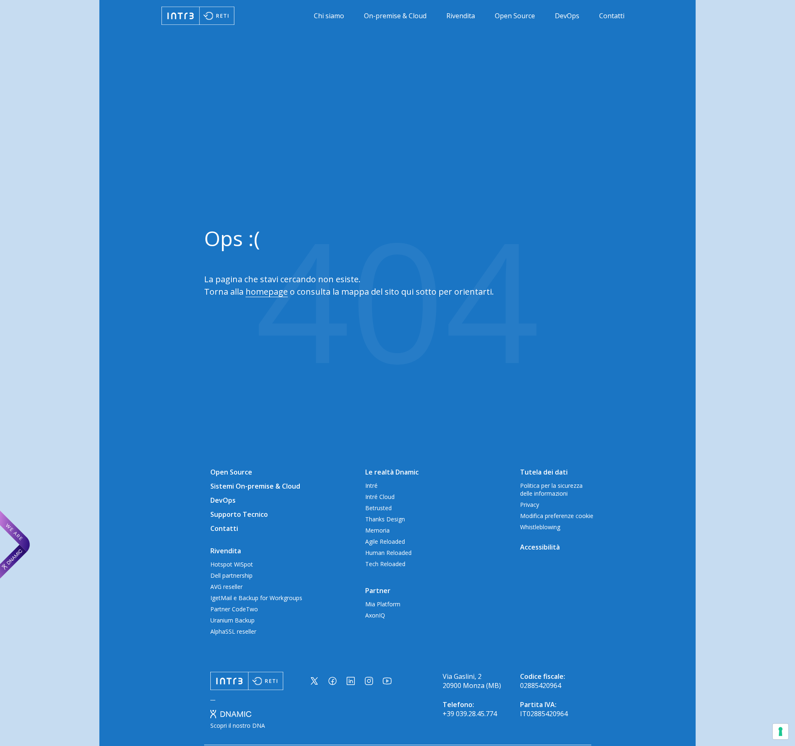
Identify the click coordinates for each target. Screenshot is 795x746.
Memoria (377, 530)
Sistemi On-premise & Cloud (255, 486)
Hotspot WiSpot (231, 564)
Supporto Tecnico (239, 514)
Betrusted (378, 508)
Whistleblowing (540, 527)
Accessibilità (540, 547)
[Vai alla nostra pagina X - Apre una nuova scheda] (314, 680)
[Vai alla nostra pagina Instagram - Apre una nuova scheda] (368, 680)
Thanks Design (385, 519)
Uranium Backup (232, 620)
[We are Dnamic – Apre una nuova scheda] (15, 545)
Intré (371, 485)
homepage (267, 291)
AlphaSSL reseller (233, 631)
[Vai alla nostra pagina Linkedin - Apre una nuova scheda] (350, 680)
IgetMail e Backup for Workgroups (256, 598)
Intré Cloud (380, 497)
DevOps (567, 15)
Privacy (529, 505)
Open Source (515, 15)
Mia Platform (382, 604)
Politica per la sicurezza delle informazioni (551, 489)
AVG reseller (226, 587)
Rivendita (460, 15)
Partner (377, 590)
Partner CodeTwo (234, 609)
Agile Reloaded (385, 541)
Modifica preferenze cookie (556, 516)
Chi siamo (329, 15)
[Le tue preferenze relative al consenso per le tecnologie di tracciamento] (780, 731)
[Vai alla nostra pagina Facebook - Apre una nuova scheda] (332, 680)
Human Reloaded (388, 553)
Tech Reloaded (385, 564)
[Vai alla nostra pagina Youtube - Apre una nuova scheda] (387, 680)
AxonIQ (375, 615)
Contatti (611, 15)
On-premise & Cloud (395, 15)
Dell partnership (231, 575)
